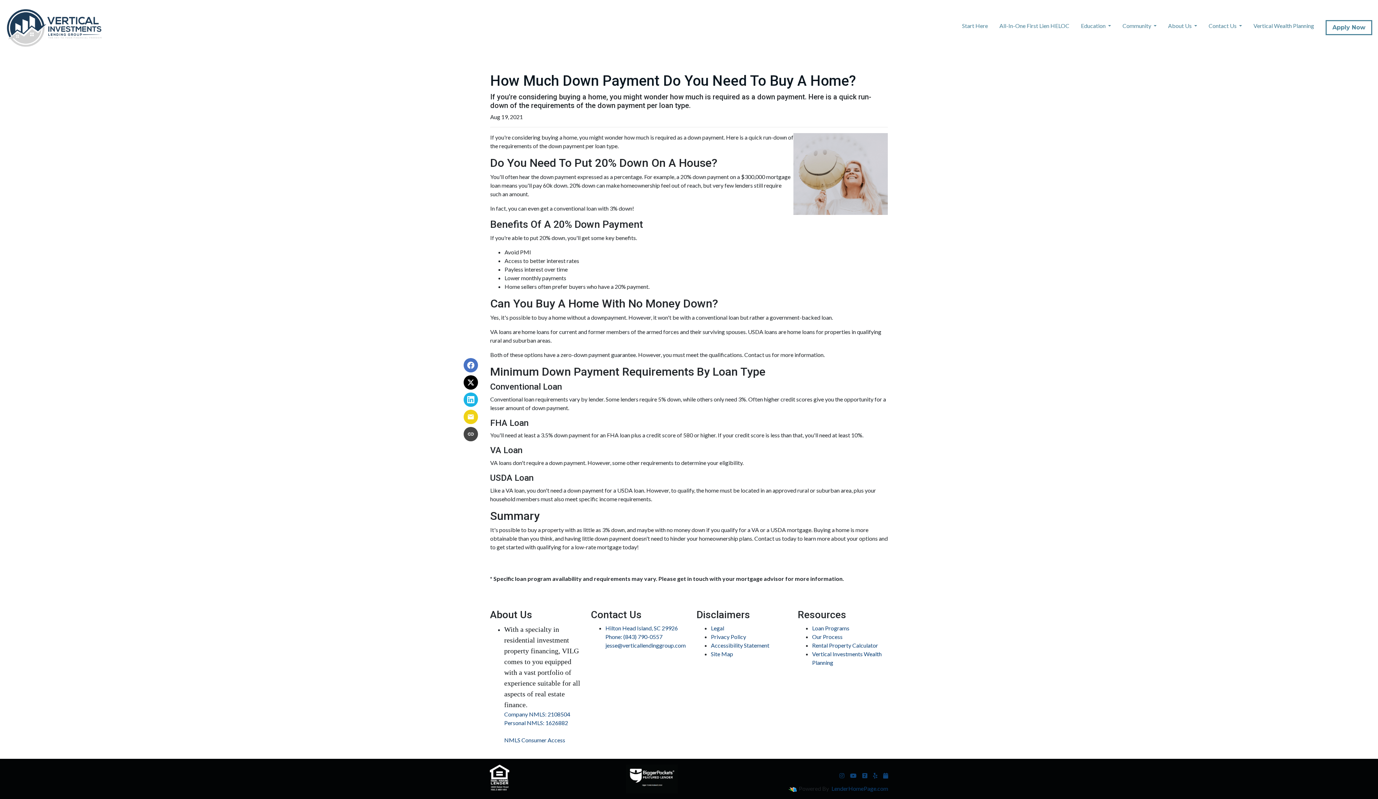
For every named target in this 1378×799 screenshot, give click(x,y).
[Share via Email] (471, 417)
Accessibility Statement (740, 645)
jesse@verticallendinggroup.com (645, 645)
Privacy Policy (728, 636)
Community (1137, 25)
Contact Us (1223, 25)
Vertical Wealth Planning (1283, 25)
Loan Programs (830, 628)
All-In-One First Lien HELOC (1034, 25)
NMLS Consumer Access (534, 740)
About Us (1180, 25)
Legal (717, 628)
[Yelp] (875, 776)
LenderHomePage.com (859, 788)
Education (1094, 25)
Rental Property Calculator (845, 645)
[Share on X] (471, 382)
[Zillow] (864, 776)
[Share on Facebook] (471, 365)
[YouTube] (853, 776)
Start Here (975, 25)
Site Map (722, 653)
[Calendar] (885, 776)
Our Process (827, 636)
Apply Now (1348, 27)
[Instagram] (841, 776)
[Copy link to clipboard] (471, 434)
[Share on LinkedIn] (471, 400)
